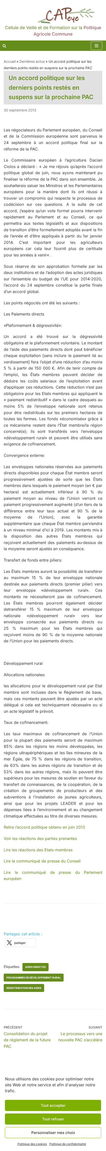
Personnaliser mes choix (53, 1132)
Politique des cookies (32, 1144)
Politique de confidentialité (67, 1144)
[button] (20, 942)
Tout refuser (53, 1119)
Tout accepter (53, 1105)
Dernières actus (32, 61)
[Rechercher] (4, 46)
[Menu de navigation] (96, 46)
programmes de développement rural (33, 977)
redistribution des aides (23, 987)
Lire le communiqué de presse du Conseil (42, 860)
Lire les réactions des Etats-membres (38, 849)
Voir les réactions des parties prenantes (41, 838)
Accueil (10, 61)
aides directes (35, 966)
